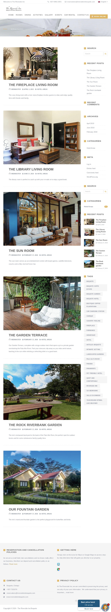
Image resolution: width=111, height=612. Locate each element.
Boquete (90, 281)
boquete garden (93, 294)
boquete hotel (93, 299)
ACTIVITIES (38, 15)
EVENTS (58, 15)
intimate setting (93, 349)
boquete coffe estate (93, 287)
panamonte (91, 368)
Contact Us (83, 15)
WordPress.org (92, 177)
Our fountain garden (29, 509)
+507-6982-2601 (55, 2)
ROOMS (19, 15)
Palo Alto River (93, 359)
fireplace (91, 325)
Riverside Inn (92, 386)
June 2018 (90, 128)
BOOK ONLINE (100, 16)
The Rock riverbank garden (35, 425)
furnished (91, 330)
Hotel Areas (42, 89)
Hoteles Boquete (94, 345)
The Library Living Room (31, 169)
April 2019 (90, 123)
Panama (90, 364)
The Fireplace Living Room (33, 85)
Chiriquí (90, 316)
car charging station (95, 311)
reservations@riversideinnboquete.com (81, 2)
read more (69, 592)
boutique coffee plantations (93, 305)
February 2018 (92, 132)
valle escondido (93, 395)
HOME (11, 15)
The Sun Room (21, 250)
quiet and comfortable (92, 379)
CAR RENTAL (69, 15)
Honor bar (91, 335)
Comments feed (92, 173)
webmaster (16, 89)
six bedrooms (92, 390)
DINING (28, 15)
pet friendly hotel (94, 373)
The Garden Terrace (28, 335)
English (103, 2)
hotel (89, 340)
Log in (89, 164)
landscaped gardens (95, 354)
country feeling (93, 321)
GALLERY (49, 15)
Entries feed (91, 168)
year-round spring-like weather (95, 401)
